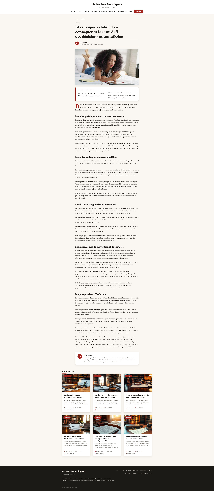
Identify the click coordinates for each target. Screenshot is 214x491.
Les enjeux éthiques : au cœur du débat (90, 96)
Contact (139, 11)
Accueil (73, 11)
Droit (87, 11)
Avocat (80, 11)
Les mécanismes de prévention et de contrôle (122, 95)
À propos (129, 11)
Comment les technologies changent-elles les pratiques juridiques (105, 439)
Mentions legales (143, 473)
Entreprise (103, 11)
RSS (151, 473)
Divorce (121, 11)
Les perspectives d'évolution (117, 98)
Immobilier (112, 11)
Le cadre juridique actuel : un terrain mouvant (91, 93)
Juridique (94, 11)
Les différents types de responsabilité (120, 93)
